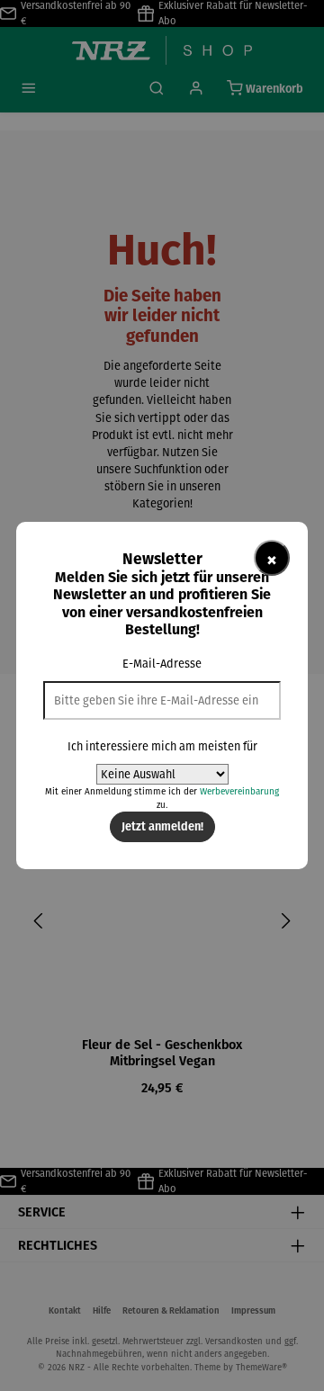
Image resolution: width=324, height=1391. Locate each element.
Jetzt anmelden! (162, 826)
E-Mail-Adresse (162, 663)
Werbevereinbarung (239, 791)
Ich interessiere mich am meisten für (162, 746)
